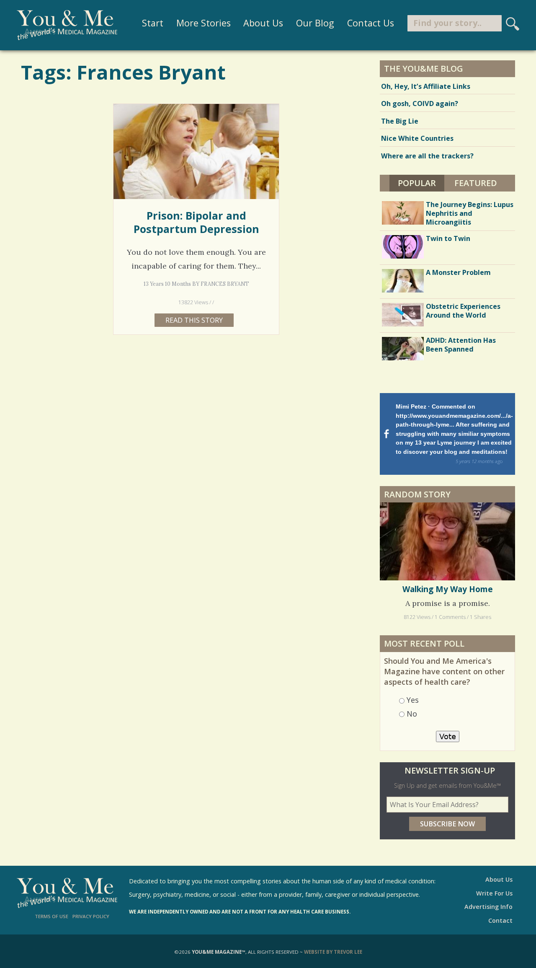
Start (152, 23)
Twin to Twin (448, 238)
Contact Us (370, 23)
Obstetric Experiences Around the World (463, 311)
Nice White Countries (417, 138)
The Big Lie (399, 121)
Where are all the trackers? (427, 155)
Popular (421, 183)
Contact (500, 920)
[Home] (67, 25)
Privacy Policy (90, 916)
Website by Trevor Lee (333, 952)
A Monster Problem (458, 272)
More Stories (203, 23)
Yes (413, 700)
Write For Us (494, 893)
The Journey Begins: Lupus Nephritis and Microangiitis (469, 213)
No (412, 714)
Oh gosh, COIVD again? (419, 103)
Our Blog (315, 23)
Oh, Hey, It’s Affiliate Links (425, 86)
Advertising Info (488, 907)
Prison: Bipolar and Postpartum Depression (196, 222)
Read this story (194, 320)
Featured (475, 183)
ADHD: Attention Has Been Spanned (461, 345)
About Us (263, 23)
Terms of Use (51, 916)
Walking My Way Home (447, 589)
